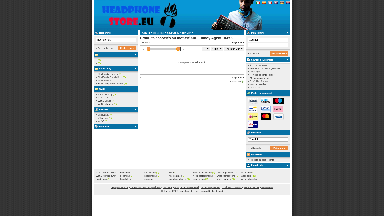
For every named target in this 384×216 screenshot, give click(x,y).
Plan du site (257, 165)
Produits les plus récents (262, 160)
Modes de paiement (259, 78)
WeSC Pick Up (107, 94)
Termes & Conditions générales (265, 68)
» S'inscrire (253, 53)
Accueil (146, 33)
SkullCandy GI (106, 80)
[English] (276, 2)
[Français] (270, 2)
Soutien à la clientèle (262, 60)
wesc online (248, 176)
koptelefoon (151, 172)
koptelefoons (152, 176)
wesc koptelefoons (228, 176)
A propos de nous (258, 65)
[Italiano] (258, 2)
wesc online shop (251, 179)
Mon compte (257, 33)
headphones (128, 172)
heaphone (126, 176)
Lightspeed (217, 191)
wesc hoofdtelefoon (204, 172)
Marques (103, 109)
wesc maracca (226, 179)
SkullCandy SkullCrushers (112, 83)
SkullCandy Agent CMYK (180, 33)
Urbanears (105, 118)
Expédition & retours (260, 81)
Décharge (255, 71)
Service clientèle (258, 84)
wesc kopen (200, 179)
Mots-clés (104, 126)
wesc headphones (179, 179)
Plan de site (255, 87)
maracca (150, 179)
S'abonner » (279, 148)
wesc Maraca (177, 176)
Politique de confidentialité (262, 75)
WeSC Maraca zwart (106, 176)
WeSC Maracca (107, 104)
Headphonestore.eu (147, 15)
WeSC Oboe (106, 97)
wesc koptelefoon (227, 172)
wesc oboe (248, 172)
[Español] (264, 2)
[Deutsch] (282, 2)
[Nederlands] (288, 2)
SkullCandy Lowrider (109, 74)
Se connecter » (279, 53)
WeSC (102, 89)
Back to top (235, 81)
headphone (103, 179)
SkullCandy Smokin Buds (112, 77)
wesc (173, 172)
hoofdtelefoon (128, 179)
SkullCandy (105, 68)
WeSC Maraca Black (106, 172)
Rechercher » (127, 48)
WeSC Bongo (106, 101)
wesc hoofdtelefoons (203, 176)
